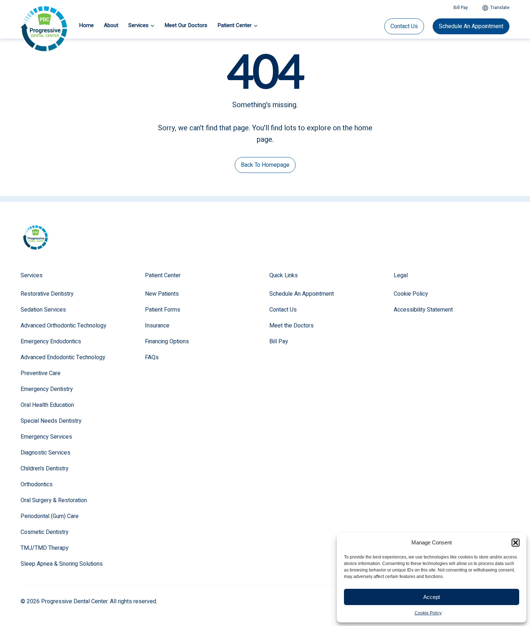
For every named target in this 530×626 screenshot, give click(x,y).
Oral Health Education (47, 405)
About (111, 25)
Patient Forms (162, 309)
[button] (515, 542)
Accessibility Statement (423, 309)
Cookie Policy (428, 613)
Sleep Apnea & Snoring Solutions (62, 564)
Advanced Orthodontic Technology (63, 325)
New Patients (162, 294)
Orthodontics (37, 484)
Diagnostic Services (45, 452)
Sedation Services (43, 309)
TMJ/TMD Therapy (45, 548)
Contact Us (404, 26)
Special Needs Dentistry (51, 421)
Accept (431, 597)
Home (86, 25)
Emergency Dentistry (47, 389)
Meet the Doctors (291, 325)
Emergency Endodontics (51, 341)
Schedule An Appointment (471, 26)
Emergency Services (46, 436)
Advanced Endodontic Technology (63, 357)
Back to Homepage (265, 165)
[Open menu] (152, 25)
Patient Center (234, 25)
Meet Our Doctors (185, 25)
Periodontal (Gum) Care (50, 516)
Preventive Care (41, 373)
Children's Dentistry (45, 468)
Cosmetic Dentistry (45, 532)
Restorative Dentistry (47, 294)
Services (138, 25)
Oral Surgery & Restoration (54, 500)
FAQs (152, 357)
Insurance (157, 325)
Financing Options (167, 341)
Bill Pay (461, 7)
